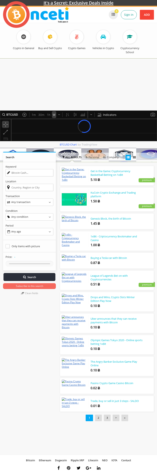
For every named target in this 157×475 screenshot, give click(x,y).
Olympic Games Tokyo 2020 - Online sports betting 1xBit (116, 342)
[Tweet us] (78, 468)
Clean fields (31, 293)
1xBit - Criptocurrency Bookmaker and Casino (114, 238)
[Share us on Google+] (88, 468)
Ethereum (45, 460)
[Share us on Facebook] (58, 468)
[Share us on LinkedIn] (98, 468)
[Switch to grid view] (134, 157)
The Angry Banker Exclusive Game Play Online (114, 363)
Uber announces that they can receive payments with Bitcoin (114, 320)
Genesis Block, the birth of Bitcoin (111, 218)
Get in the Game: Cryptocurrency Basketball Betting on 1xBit (110, 173)
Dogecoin (61, 460)
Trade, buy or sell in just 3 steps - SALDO (115, 401)
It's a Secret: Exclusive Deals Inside (78, 3)
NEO (105, 460)
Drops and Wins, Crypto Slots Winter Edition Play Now (113, 299)
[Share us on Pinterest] (68, 468)
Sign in (128, 15)
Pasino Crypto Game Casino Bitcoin (112, 383)
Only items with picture (26, 246)
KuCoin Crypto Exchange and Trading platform (113, 194)
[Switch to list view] (128, 157)
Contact (126, 460)
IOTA (114, 460)
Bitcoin (30, 460)
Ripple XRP (77, 460)
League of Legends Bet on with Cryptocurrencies (109, 277)
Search (31, 277)
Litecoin (93, 460)
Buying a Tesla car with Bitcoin (109, 258)
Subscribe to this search (29, 286)
